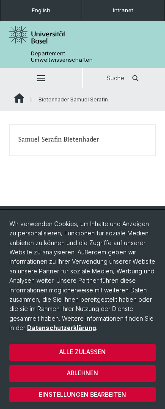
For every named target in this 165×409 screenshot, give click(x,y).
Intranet (123, 10)
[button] (41, 78)
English (41, 10)
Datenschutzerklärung (61, 327)
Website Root (19, 98)
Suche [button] (115, 78)
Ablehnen (82, 372)
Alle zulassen (82, 351)
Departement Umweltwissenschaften (62, 56)
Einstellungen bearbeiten (82, 394)
